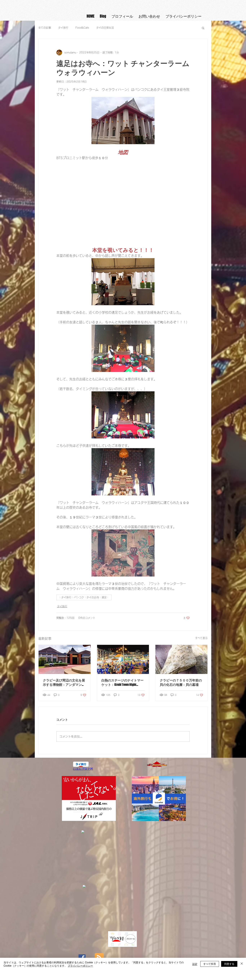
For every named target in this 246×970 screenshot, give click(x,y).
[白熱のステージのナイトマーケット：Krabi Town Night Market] (123, 659)
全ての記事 (44, 27)
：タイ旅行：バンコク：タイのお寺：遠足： (84, 597)
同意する (229, 964)
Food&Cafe (82, 27)
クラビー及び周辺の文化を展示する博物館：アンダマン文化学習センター (64, 682)
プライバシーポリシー (80, 965)
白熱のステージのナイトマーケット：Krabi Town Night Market (122, 682)
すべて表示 (201, 638)
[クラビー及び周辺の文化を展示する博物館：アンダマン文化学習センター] (65, 659)
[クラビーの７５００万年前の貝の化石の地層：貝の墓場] (181, 659)
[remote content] (123, 201)
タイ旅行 (63, 27)
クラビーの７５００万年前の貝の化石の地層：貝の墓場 (181, 682)
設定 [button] (194, 964)
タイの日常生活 (105, 27)
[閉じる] (242, 964)
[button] (203, 27)
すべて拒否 (209, 964)
